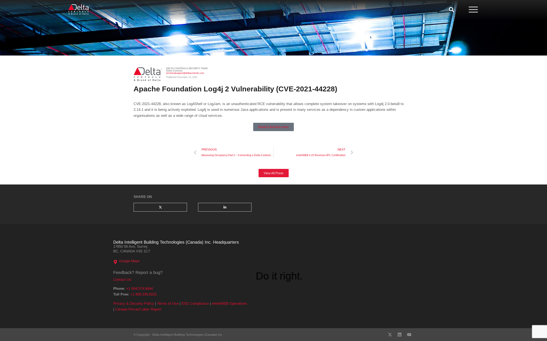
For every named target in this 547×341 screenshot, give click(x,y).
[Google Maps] (115, 262)
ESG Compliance (195, 303)
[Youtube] (409, 334)
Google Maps (129, 261)
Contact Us (122, 280)
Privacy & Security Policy (133, 303)
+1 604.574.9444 (139, 289)
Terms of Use (167, 303)
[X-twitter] (390, 334)
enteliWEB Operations (229, 303)
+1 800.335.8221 (143, 294)
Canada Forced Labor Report (138, 309)
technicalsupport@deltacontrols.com (185, 73)
